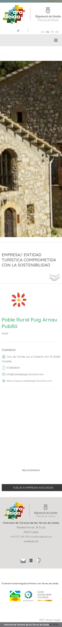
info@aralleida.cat (41, 536)
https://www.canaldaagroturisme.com (29, 380)
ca (42, 32)
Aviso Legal (53, 620)
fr (52, 32)
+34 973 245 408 (19, 536)
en (57, 32)
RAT (41, 620)
